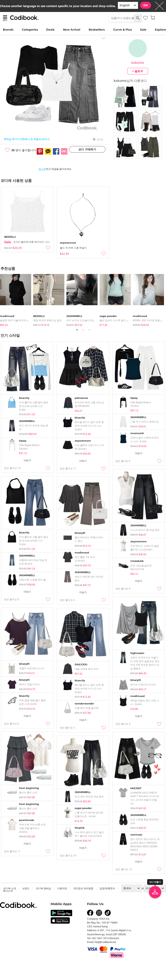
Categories (30, 29)
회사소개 (8, 891)
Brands (8, 29)
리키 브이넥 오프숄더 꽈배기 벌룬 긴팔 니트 (90, 320)
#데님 (8, 139)
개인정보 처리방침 (83, 888)
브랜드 (26, 888)
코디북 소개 (9, 888)
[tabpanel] (16, 299)
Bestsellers (97, 29)
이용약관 (62, 888)
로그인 (42, 169)
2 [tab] (83, 330)
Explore (160, 29)
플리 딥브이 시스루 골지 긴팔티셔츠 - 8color (124, 320)
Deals (50, 29)
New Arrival (71, 29)
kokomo (137, 62)
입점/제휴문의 (107, 888)
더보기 (27, 460)
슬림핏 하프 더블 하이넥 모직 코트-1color (22, 320)
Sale (143, 29)
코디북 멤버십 (43, 888)
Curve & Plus (122, 29)
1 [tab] (77, 330)
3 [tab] (89, 330)
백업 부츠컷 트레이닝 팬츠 (47, 320)
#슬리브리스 (42, 139)
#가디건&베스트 (22, 139)
